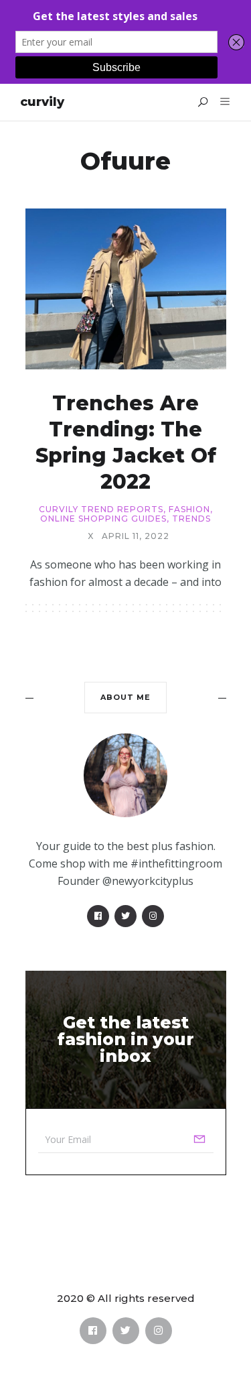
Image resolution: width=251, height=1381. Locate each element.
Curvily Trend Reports (101, 509)
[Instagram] (153, 916)
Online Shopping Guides (103, 519)
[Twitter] (125, 916)
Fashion (189, 509)
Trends (191, 519)
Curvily (42, 102)
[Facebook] (98, 916)
